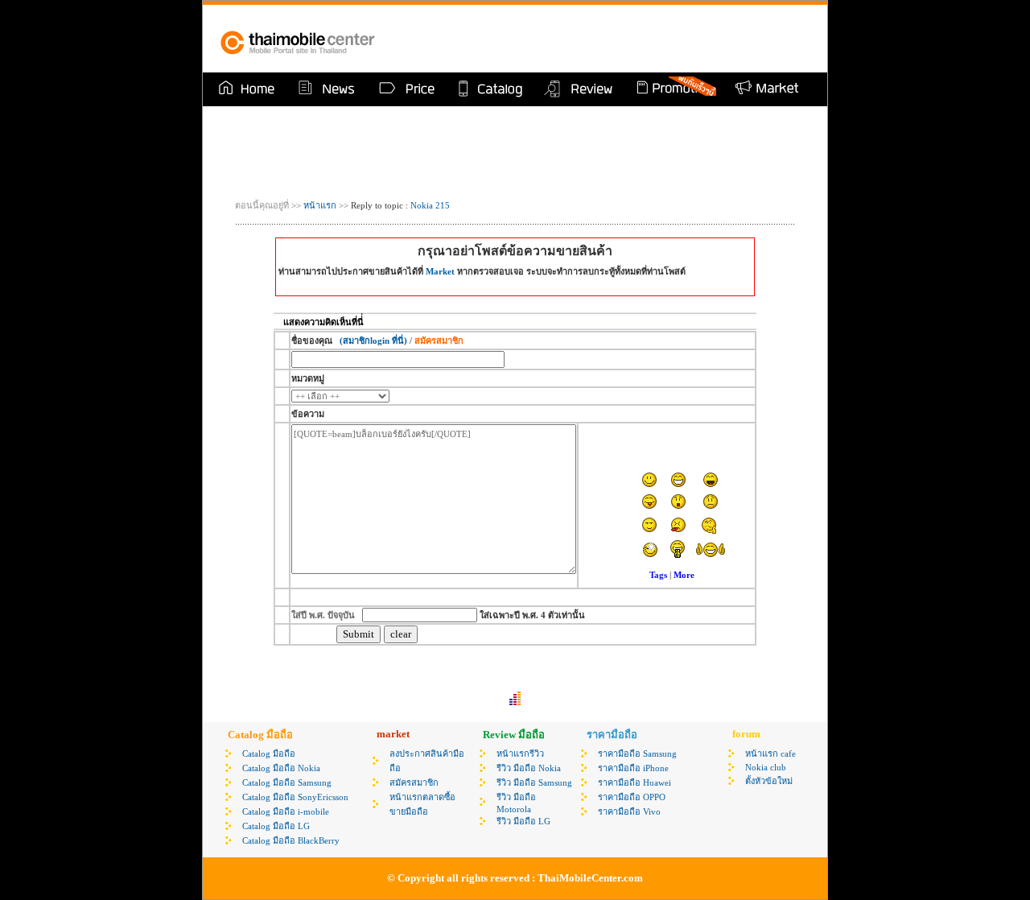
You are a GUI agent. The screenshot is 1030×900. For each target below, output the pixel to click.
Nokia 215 (430, 205)
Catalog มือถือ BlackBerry (291, 840)
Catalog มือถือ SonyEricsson (295, 797)
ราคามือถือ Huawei (634, 782)
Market (440, 271)
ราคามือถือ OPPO (631, 797)
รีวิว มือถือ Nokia (528, 768)
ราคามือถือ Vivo (629, 811)
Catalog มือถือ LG (276, 826)
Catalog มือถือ (268, 753)
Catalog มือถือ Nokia (281, 768)
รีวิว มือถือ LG (523, 821)
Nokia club (765, 767)
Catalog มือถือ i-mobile (285, 811)
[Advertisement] (623, 38)
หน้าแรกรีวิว (520, 753)
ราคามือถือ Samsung (637, 753)
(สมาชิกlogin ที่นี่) (373, 340)
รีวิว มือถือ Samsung (534, 782)
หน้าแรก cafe (770, 753)
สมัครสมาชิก (414, 782)
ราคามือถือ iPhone (633, 768)
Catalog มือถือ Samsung (287, 782)
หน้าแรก (318, 205)
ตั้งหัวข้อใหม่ (769, 781)
